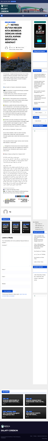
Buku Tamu (40, 261)
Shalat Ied (13, 22)
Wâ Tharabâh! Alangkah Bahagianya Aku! (11, 413)
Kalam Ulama (9, 411)
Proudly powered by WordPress (7, 436)
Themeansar (3, 437)
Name (4, 269)
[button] (43, 15)
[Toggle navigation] (23, 16)
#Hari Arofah (12, 49)
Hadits (27, 224)
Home (31, 436)
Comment (4, 245)
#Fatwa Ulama (20, 47)
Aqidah (4, 411)
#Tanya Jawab (19, 49)
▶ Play (39, 40)
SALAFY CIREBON (9, 430)
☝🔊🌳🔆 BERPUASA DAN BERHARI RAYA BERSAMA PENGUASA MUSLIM (10, 201)
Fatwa (6, 22)
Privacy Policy (44, 438)
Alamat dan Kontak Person (42, 436)
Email (3, 276)
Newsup (17, 436)
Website (4, 283)
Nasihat (14, 411)
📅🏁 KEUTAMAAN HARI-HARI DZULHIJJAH (22, 200)
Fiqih (9, 22)
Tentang (43, 251)
